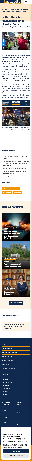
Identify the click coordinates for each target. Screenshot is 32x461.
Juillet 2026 (7, 177)
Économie (5, 385)
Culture (11, 9)
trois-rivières (18, 192)
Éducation (7, 402)
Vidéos (4, 394)
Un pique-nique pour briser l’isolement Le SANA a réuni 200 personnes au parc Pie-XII (16, 163)
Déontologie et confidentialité (10, 352)
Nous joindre (5, 364)
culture (4, 188)
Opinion (4, 422)
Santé (19, 404)
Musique (19, 415)
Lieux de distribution (8, 360)
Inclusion (6, 404)
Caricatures (7, 425)
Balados (5, 391)
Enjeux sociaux (7, 400)
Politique (20, 402)
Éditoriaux (20, 425)
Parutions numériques (8, 368)
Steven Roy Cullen (11, 27)
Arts (10, 258)
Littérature (12, 288)
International (6, 388)
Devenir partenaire (7, 356)
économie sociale (14, 188)
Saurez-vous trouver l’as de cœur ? (15, 168)
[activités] (16, 105)
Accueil (4, 9)
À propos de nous (7, 348)
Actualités (5, 379)
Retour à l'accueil (16, 303)
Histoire (6, 417)
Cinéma (14, 258)
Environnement (7, 382)
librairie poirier (6, 192)
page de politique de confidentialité (15, 446)
